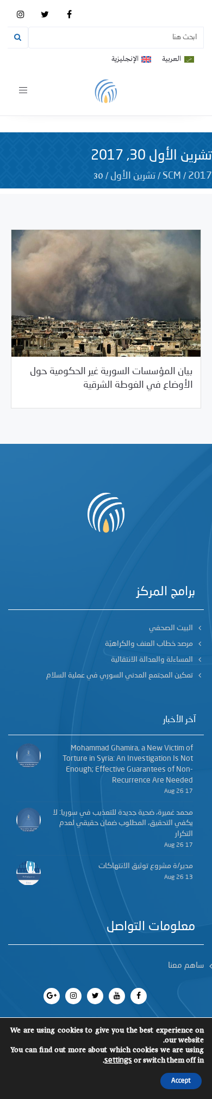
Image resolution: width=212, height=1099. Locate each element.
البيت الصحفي (171, 628)
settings (118, 1060)
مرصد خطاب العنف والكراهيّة (149, 644)
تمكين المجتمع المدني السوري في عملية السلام (119, 675)
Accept (181, 1081)
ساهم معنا (186, 966)
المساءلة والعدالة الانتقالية (152, 659)
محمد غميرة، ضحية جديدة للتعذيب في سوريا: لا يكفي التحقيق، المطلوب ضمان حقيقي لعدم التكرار (123, 823)
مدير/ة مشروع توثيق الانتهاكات (145, 866)
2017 (200, 176)
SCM (172, 176)
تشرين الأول (132, 176)
